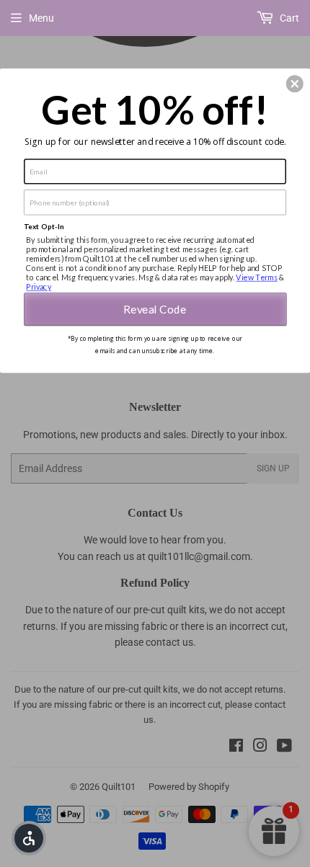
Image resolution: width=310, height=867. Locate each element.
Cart (288, 18)
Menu (41, 18)
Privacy (38, 286)
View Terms (257, 277)
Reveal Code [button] (155, 308)
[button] (295, 83)
